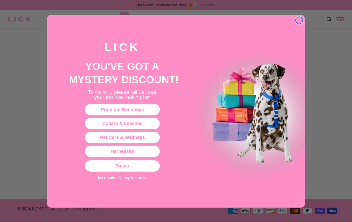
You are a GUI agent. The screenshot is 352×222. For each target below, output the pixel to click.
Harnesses (122, 151)
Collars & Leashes (122, 123)
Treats (122, 165)
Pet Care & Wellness (122, 137)
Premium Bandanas (122, 109)
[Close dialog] (299, 20)
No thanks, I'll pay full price (122, 178)
